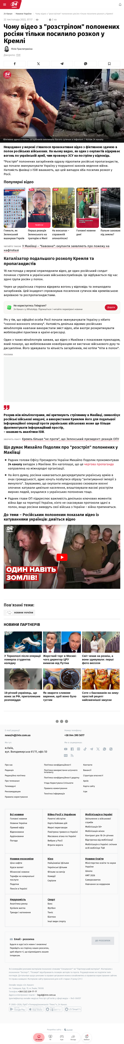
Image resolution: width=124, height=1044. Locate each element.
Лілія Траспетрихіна (21, 49)
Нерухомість (18, 899)
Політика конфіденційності (57, 765)
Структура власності (93, 776)
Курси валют (16, 867)
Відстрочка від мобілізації (99, 839)
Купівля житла (17, 908)
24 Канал (8, 14)
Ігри (85, 792)
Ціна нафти (16, 863)
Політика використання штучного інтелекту (61, 771)
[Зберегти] (109, 63)
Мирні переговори (57, 827)
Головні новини (18, 818)
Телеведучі (10, 786)
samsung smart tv (72, 1009)
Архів (85, 781)
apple (35, 1009)
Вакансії (87, 770)
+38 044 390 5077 (74, 735)
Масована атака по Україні (62, 836)
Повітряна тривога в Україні (63, 832)
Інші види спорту (57, 921)
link (65, 749)
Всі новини (17, 814)
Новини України (24, 14)
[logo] (14, 4)
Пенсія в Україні (18, 888)
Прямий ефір (17, 827)
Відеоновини (17, 832)
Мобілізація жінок (94, 831)
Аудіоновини (17, 836)
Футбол (52, 908)
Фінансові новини (19, 871)
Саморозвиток (93, 879)
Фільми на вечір (56, 871)
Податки (14, 884)
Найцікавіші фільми (58, 863)
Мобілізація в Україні (98, 814)
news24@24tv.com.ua (18, 735)
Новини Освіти (94, 858)
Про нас (9, 765)
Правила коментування (55, 788)
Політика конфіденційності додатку (61, 778)
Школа (88, 871)
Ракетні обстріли (57, 818)
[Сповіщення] (120, 4)
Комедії (52, 876)
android (17, 1009)
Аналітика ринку (18, 903)
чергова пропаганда (99, 464)
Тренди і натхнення (20, 912)
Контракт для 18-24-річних (99, 835)
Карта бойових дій (57, 823)
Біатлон (52, 916)
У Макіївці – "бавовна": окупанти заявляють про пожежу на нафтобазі (56, 248)
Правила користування (16, 797)
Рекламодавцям (13, 792)
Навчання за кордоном (97, 884)
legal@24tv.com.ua (46, 995)
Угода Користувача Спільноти (58, 783)
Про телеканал (12, 781)
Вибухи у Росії (55, 840)
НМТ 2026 (90, 875)
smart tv (53, 1009)
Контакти (87, 765)
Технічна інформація (54, 794)
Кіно (50, 858)
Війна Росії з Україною (62, 814)
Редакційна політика (15, 776)
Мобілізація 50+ (93, 826)
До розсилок (102, 941)
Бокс (50, 903)
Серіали (52, 880)
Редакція (9, 770)
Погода (14, 840)
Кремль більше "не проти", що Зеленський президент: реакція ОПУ (70, 439)
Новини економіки (21, 858)
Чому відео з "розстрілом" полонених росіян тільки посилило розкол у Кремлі (74, 14)
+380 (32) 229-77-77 (27, 991)
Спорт (51, 899)
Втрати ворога (55, 845)
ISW (18, 55)
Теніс (50, 912)
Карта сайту (89, 786)
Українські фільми (57, 867)
